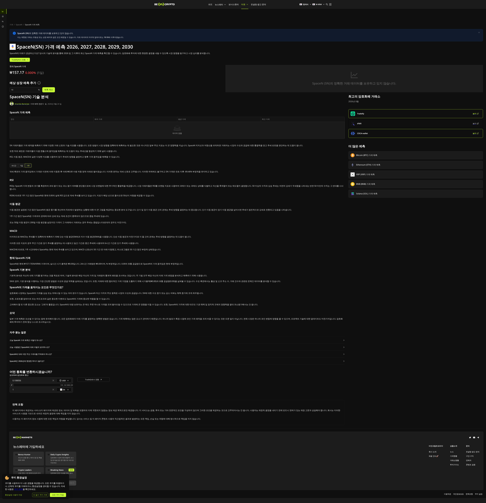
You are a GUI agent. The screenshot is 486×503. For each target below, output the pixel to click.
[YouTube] (474, 437)
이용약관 (447, 494)
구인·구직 (470, 456)
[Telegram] (478, 437)
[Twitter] (470, 437)
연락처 (468, 460)
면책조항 (469, 494)
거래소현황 (454, 460)
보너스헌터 (234, 4)
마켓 (243, 4)
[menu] (3, 19)
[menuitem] (3, 11)
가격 (11, 24)
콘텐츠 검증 (470, 464)
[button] (177, 340)
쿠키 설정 (478, 494)
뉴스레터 (219, 4)
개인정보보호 (458, 494)
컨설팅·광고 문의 (258, 4)
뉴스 (452, 452)
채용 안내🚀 (434, 456)
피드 (210, 4)
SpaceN (19, 24)
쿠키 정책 (18, 489)
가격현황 (453, 456)
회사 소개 (432, 452)
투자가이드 (454, 464)
